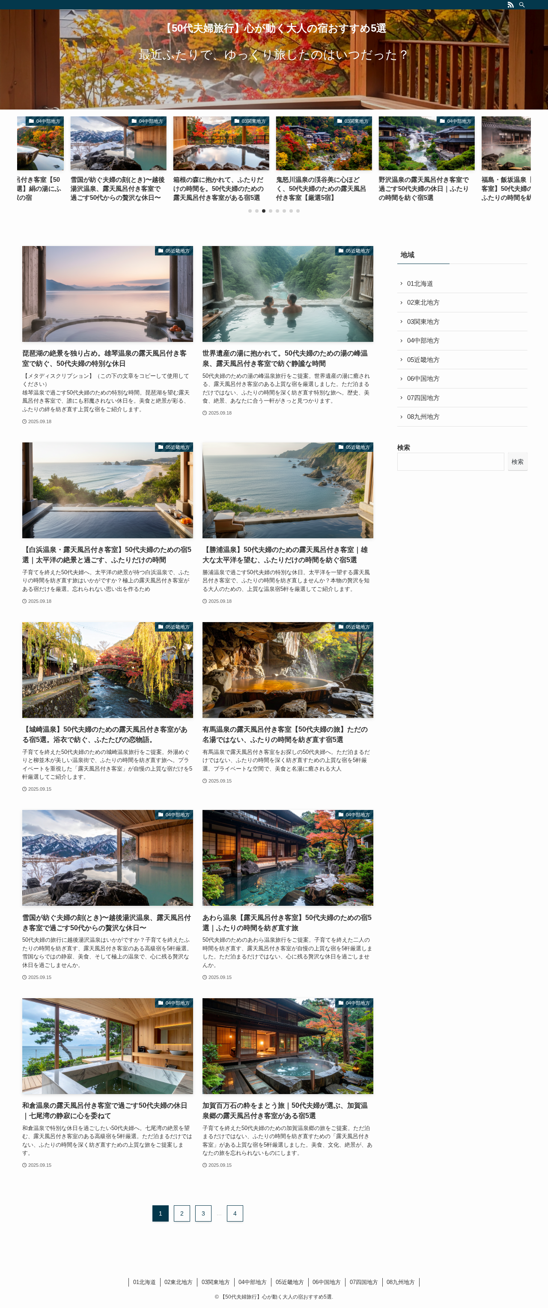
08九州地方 (423, 416)
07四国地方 (423, 397)
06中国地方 (423, 378)
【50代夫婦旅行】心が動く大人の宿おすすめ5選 (274, 28)
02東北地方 (423, 302)
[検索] (521, 4)
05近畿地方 (423, 359)
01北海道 (420, 283)
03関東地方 (423, 321)
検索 (403, 447)
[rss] (510, 4)
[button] (250, 211)
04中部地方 (423, 340)
